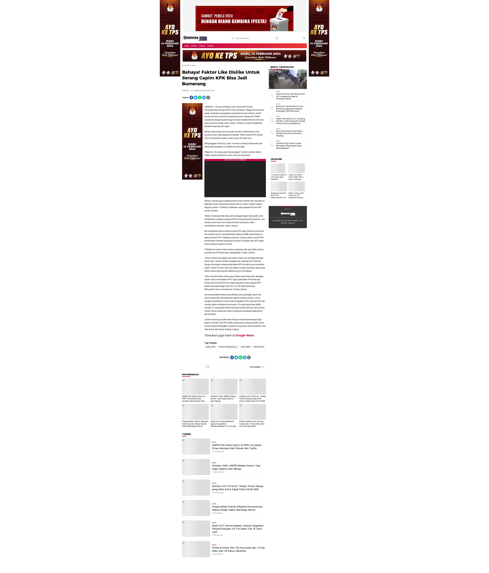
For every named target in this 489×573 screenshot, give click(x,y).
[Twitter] (196, 97)
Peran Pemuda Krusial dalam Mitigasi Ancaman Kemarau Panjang (289, 133)
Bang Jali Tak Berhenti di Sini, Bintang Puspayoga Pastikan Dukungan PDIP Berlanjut (289, 108)
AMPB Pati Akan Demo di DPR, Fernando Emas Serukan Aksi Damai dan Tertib (193, 399)
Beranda (185, 65)
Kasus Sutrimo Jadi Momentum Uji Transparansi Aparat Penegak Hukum (290, 96)
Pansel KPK (259, 347)
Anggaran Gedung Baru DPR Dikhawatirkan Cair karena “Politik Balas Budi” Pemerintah (278, 198)
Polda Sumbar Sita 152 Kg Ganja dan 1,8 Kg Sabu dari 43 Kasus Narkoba (251, 423)
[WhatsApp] (200, 97)
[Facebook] (191, 97)
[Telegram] (204, 97)
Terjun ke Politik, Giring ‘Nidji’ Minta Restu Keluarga (295, 177)
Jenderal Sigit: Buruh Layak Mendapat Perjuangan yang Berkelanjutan (289, 145)
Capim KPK (210, 347)
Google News (245, 335)
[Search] (276, 38)
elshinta (185, 90)
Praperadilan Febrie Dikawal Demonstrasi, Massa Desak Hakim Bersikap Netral (195, 423)
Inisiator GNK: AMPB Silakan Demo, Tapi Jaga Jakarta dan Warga (223, 398)
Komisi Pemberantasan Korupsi (229, 347)
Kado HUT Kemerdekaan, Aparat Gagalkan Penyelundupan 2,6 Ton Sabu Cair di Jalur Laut (224, 425)
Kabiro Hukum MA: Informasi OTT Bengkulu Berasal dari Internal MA (296, 196)
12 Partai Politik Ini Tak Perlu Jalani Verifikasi (279, 177)
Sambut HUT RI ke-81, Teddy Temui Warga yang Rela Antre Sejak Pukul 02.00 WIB (252, 398)
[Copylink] (208, 97)
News (193, 65)
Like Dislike (245, 347)
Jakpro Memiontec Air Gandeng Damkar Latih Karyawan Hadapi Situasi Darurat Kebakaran (290, 121)
